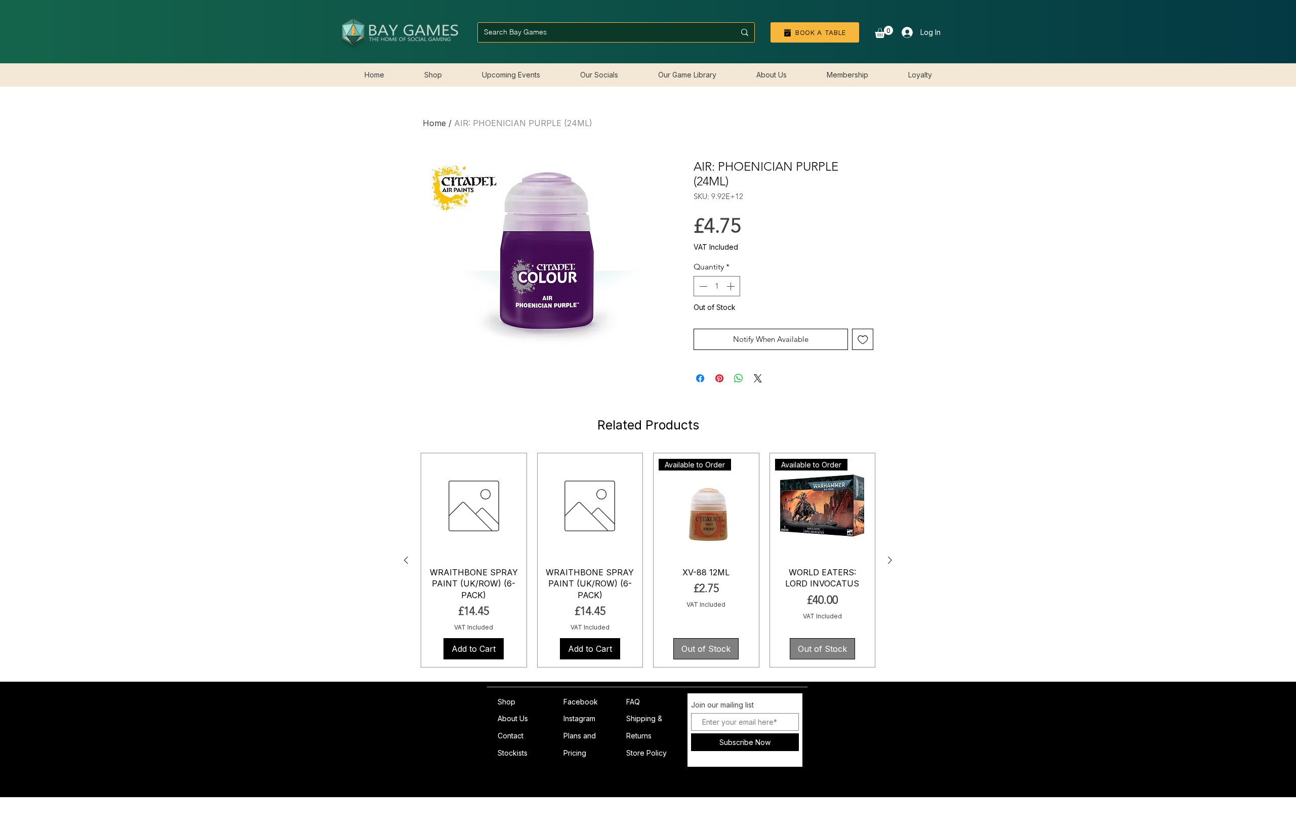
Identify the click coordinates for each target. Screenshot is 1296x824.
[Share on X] (758, 378)
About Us (513, 718)
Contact (510, 735)
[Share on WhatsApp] (739, 378)
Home (434, 123)
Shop (506, 701)
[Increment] (731, 286)
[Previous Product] (406, 560)
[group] (648, 560)
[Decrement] (702, 286)
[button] (884, 32)
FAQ (633, 701)
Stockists (513, 753)
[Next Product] (890, 560)
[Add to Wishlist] (863, 339)
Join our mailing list (722, 705)
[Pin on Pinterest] (719, 378)
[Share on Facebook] (700, 378)
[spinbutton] (716, 286)
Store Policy (646, 753)
